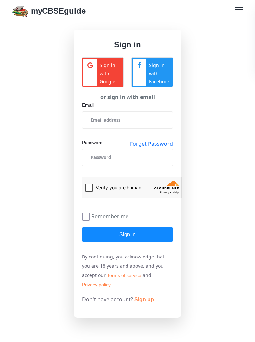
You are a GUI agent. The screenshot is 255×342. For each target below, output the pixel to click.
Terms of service (124, 275)
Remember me (109, 216)
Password (92, 142)
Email (88, 105)
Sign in (127, 234)
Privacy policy (96, 284)
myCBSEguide (57, 10)
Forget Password (151, 143)
